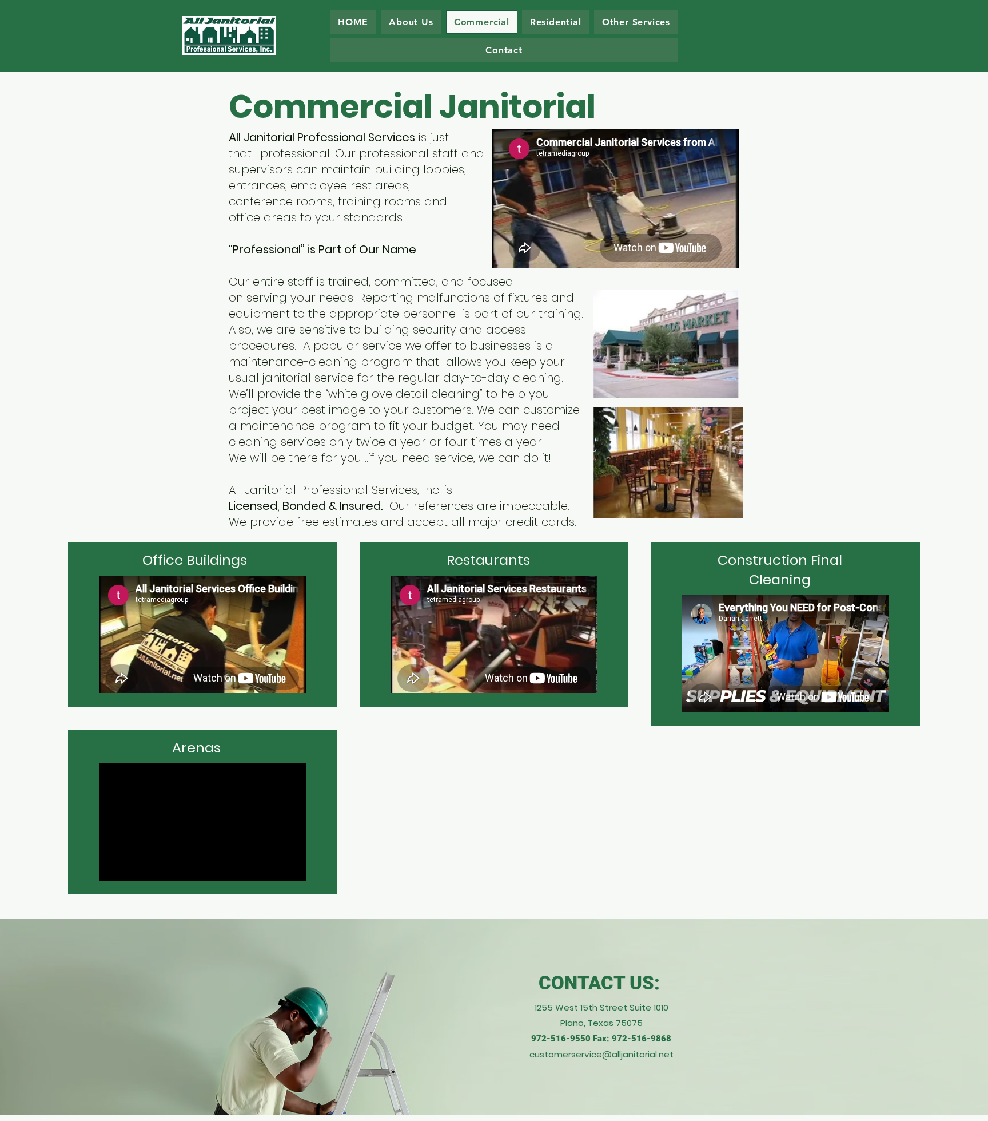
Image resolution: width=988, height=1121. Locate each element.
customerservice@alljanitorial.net (601, 1054)
